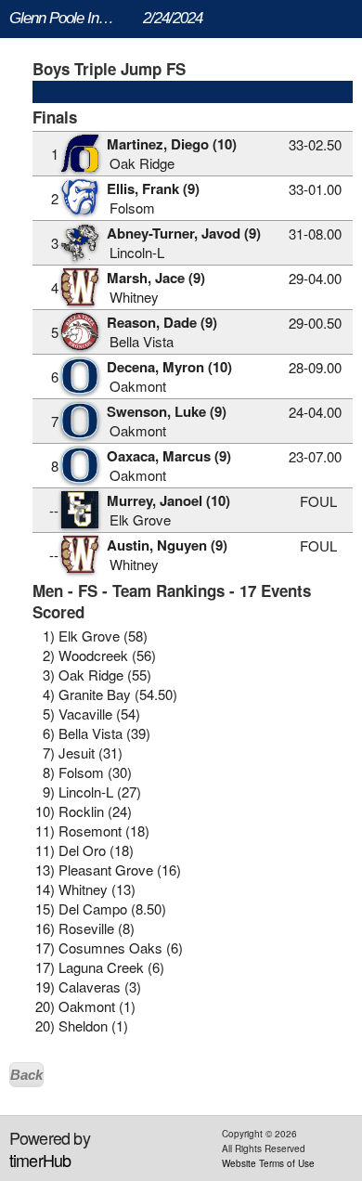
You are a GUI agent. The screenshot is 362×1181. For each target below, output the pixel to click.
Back (26, 1075)
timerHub (40, 1160)
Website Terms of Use (268, 1163)
